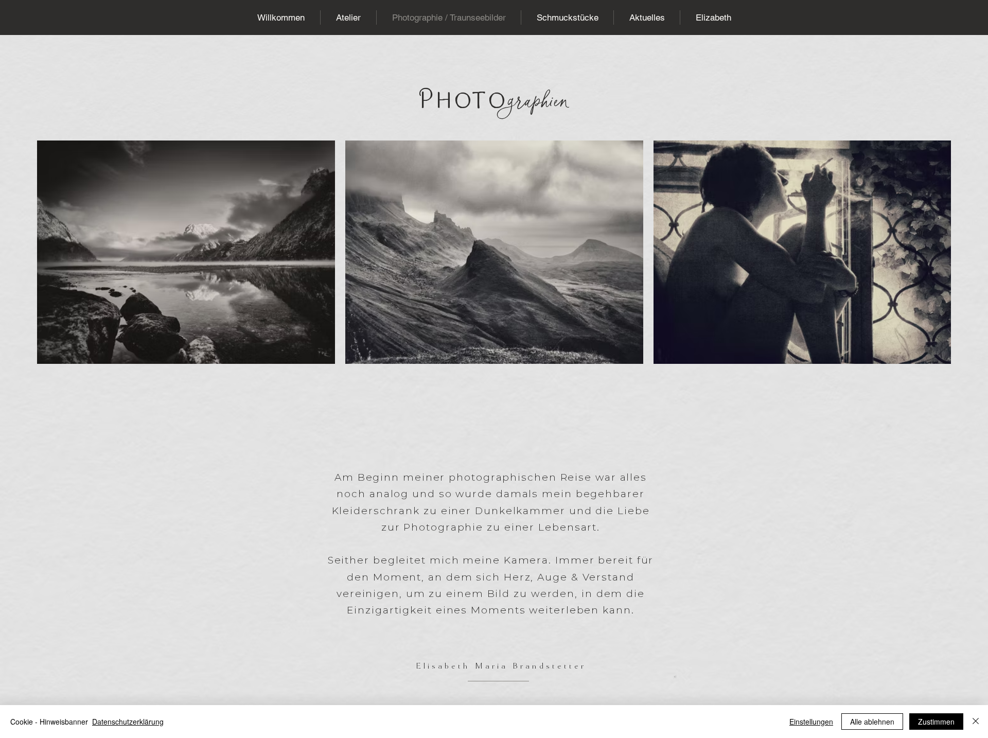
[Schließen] (975, 721)
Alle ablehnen (872, 721)
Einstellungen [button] (811, 721)
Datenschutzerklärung (128, 721)
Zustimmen (936, 721)
